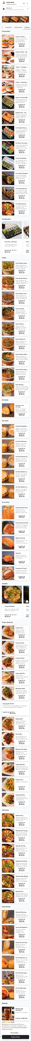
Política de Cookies (7, 1029)
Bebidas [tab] (27, 27)
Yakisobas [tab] (8, 27)
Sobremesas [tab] (18, 27)
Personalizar (14, 1033)
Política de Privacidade (20, 1027)
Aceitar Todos (15, 1037)
